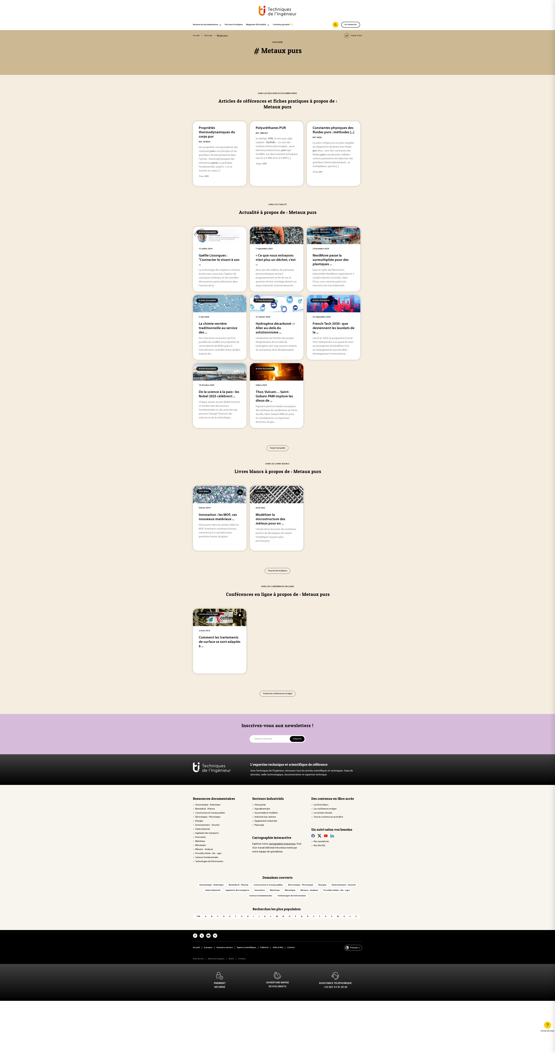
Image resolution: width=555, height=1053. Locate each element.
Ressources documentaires (205, 25)
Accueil (196, 36)
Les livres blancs (321, 805)
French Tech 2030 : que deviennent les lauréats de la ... (333, 328)
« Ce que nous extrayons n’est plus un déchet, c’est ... (276, 260)
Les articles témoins (323, 813)
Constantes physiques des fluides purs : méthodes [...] (333, 130)
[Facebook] (313, 836)
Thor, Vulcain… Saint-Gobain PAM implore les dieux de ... (274, 396)
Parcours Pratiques (234, 25)
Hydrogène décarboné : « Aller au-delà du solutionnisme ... (275, 328)
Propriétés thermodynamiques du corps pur (217, 132)
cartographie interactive (282, 844)
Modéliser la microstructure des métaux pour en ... (270, 519)
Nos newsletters (321, 841)
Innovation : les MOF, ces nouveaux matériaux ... (218, 517)
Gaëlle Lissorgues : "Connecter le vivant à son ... (219, 260)
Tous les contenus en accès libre (328, 817)
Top (198, 916)
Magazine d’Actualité (256, 25)
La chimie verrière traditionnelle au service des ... (218, 328)
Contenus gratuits (281, 25)
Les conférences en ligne (325, 809)
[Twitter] (319, 836)
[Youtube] (326, 836)
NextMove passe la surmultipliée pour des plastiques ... (331, 260)
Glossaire (208, 36)
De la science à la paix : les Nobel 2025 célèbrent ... (219, 394)
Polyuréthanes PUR (271, 128)
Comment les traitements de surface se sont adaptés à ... (219, 642)
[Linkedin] (332, 836)
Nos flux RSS (319, 845)
